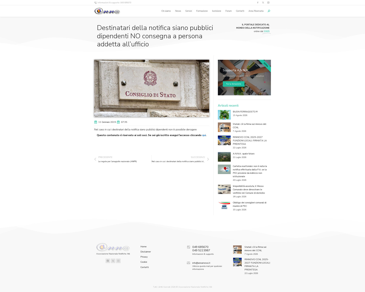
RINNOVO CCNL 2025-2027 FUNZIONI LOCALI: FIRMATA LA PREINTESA (250, 141)
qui (204, 135)
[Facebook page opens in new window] (257, 2)
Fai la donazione (233, 84)
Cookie (143, 262)
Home (143, 246)
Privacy (144, 257)
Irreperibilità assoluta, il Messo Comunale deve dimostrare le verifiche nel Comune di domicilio (249, 190)
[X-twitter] (113, 261)
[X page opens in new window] (263, 2)
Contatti (144, 267)
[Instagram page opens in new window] (268, 2)
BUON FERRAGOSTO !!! (245, 111)
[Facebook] (108, 261)
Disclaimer (145, 251)
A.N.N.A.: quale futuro (244, 153)
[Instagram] (118, 261)
